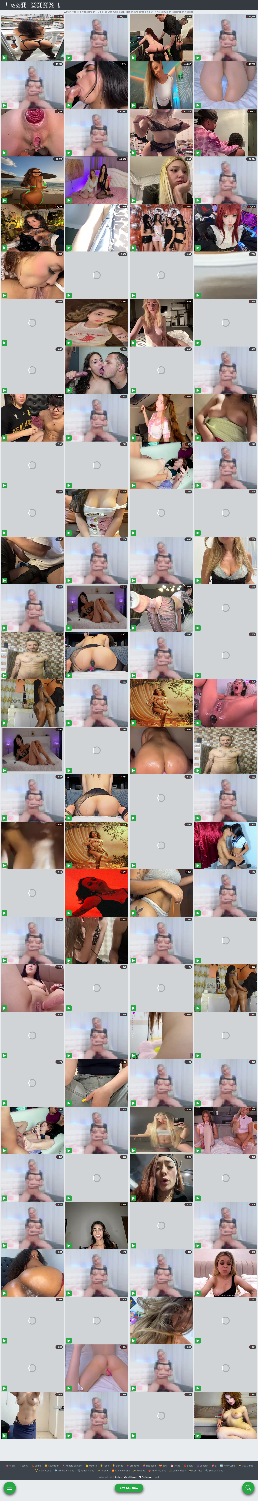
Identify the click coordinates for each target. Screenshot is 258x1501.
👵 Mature (91, 1465)
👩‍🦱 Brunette (133, 1465)
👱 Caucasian (52, 1465)
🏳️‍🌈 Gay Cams (246, 1465)
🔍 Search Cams (214, 1470)
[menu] (10, 1488)
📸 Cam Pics (195, 1470)
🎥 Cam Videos (177, 1470)
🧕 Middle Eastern (72, 1465)
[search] (248, 1488)
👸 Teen (104, 1465)
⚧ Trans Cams (43, 1470)
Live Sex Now (129, 1488)
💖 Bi (214, 1465)
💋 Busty (188, 1465)
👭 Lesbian (202, 1465)
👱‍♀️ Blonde (117, 1465)
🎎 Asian (10, 1465)
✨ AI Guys (139, 1470)
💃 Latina (36, 1465)
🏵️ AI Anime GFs (121, 1470)
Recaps (133, 1477)
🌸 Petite (175, 1465)
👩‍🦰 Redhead (149, 1465)
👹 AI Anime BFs (157, 1470)
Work (126, 1477)
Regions (118, 1477)
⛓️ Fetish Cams (85, 1470)
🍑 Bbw (163, 1465)
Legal (156, 1477)
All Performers (145, 1477)
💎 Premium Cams (64, 1470)
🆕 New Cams (227, 1465)
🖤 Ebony (23, 1465)
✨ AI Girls (102, 1470)
